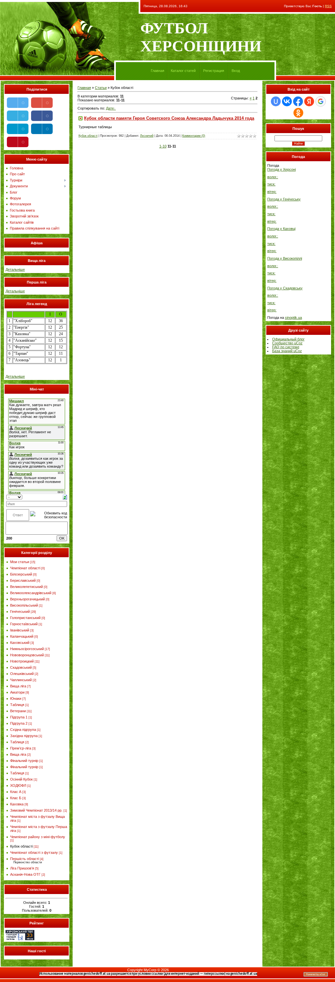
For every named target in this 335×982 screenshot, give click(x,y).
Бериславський (23, 580)
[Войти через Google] (320, 101)
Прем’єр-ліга (20, 748)
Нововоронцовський (27, 655)
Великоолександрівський (30, 593)
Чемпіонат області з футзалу (34, 852)
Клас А (15, 792)
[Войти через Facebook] (298, 101)
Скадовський (21, 667)
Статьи (101, 88)
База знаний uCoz (287, 351)
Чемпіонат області (25, 568)
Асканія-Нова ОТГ (25, 874)
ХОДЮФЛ (18, 785)
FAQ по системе (285, 347)
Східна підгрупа (23, 730)
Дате (110, 108)
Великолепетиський (26, 587)
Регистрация (213, 71)
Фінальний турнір (24, 761)
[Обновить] (65, 497)
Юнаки (15, 698)
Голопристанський (25, 618)
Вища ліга (18, 686)
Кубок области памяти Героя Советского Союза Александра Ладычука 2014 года (169, 118)
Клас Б (15, 798)
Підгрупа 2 (18, 723)
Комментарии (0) (193, 135)
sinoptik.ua (293, 317)
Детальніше (15, 269)
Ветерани (18, 711)
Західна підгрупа (24, 736)
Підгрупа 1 (18, 717)
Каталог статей (183, 71)
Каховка (17, 804)
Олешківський (22, 674)
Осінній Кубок (21, 779)
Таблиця (17, 705)
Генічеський (20, 611)
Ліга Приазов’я (22, 868)
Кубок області (21, 846)
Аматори (17, 692)
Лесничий (146, 135)
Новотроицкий (22, 661)
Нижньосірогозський (27, 649)
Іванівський (19, 630)
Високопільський (24, 605)
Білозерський (21, 574)
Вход (236, 71)
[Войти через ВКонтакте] (287, 101)
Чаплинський (21, 680)
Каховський (19, 643)
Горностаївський (24, 624)
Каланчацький (21, 636)
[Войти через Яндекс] (309, 101)
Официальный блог (288, 339)
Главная (157, 71)
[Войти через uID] (276, 101)
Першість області (24, 859)
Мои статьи (19, 562)
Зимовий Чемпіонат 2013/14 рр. (36, 810)
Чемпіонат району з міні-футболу (37, 837)
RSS (328, 6)
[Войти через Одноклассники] (298, 113)
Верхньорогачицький (27, 599)
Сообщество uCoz (287, 343)
